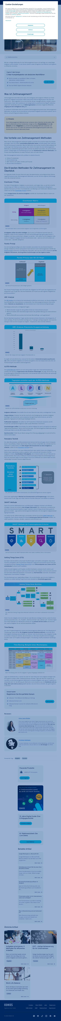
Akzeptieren (19, 16)
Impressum (8, 20)
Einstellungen (12, 11)
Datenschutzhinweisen (23, 13)
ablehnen (14, 14)
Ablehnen (30, 29)
